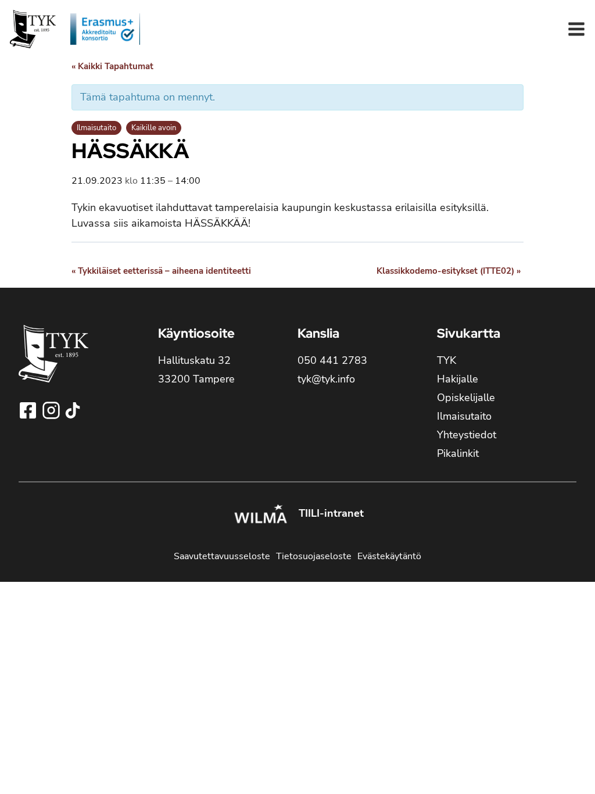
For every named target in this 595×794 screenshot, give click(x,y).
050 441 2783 (332, 360)
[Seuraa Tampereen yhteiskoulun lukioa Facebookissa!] (29, 410)
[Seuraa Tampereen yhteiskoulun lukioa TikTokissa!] (72, 410)
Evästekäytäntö (389, 556)
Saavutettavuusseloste (222, 556)
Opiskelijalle (466, 398)
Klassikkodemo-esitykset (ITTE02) (449, 271)
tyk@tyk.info (326, 379)
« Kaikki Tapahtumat (112, 66)
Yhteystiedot (466, 435)
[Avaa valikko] (576, 29)
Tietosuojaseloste (314, 556)
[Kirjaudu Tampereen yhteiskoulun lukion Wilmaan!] (260, 516)
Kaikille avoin (153, 128)
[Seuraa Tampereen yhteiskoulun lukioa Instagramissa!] (52, 410)
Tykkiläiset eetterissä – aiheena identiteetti (161, 271)
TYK (446, 360)
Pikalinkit (458, 453)
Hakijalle (457, 379)
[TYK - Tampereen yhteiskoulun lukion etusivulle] (53, 363)
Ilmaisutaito (96, 128)
